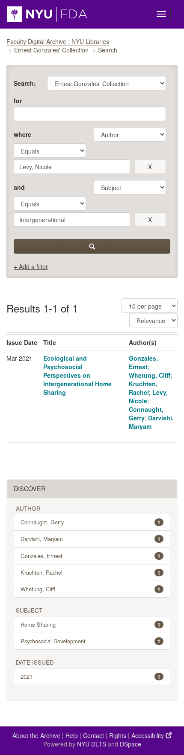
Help (71, 735)
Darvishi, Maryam (151, 422)
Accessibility (148, 735)
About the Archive (36, 735)
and (19, 187)
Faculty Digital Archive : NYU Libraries (57, 41)
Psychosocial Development (90, 641)
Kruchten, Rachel (143, 387)
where (22, 134)
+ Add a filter (31, 266)
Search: (25, 83)
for (18, 100)
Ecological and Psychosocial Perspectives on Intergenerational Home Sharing (77, 375)
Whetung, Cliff (149, 375)
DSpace (130, 744)
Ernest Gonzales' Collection (51, 50)
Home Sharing (90, 624)
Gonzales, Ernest (143, 362)
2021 (90, 676)
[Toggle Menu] (161, 14)
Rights (117, 735)
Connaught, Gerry (90, 522)
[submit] (92, 246)
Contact (93, 735)
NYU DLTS (91, 744)
